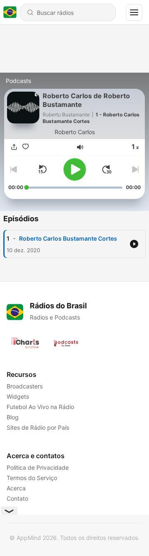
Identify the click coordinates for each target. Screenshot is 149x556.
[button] (80, 147)
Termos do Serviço (32, 477)
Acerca (16, 488)
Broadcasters (25, 386)
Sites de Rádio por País (38, 427)
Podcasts (18, 80)
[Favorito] (26, 147)
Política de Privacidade (38, 467)
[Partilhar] (14, 147)
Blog (13, 417)
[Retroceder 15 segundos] (42, 169)
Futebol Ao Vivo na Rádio (40, 406)
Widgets (18, 396)
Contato (17, 498)
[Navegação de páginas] (134, 12)
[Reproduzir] (74, 169)
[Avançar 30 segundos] (106, 169)
